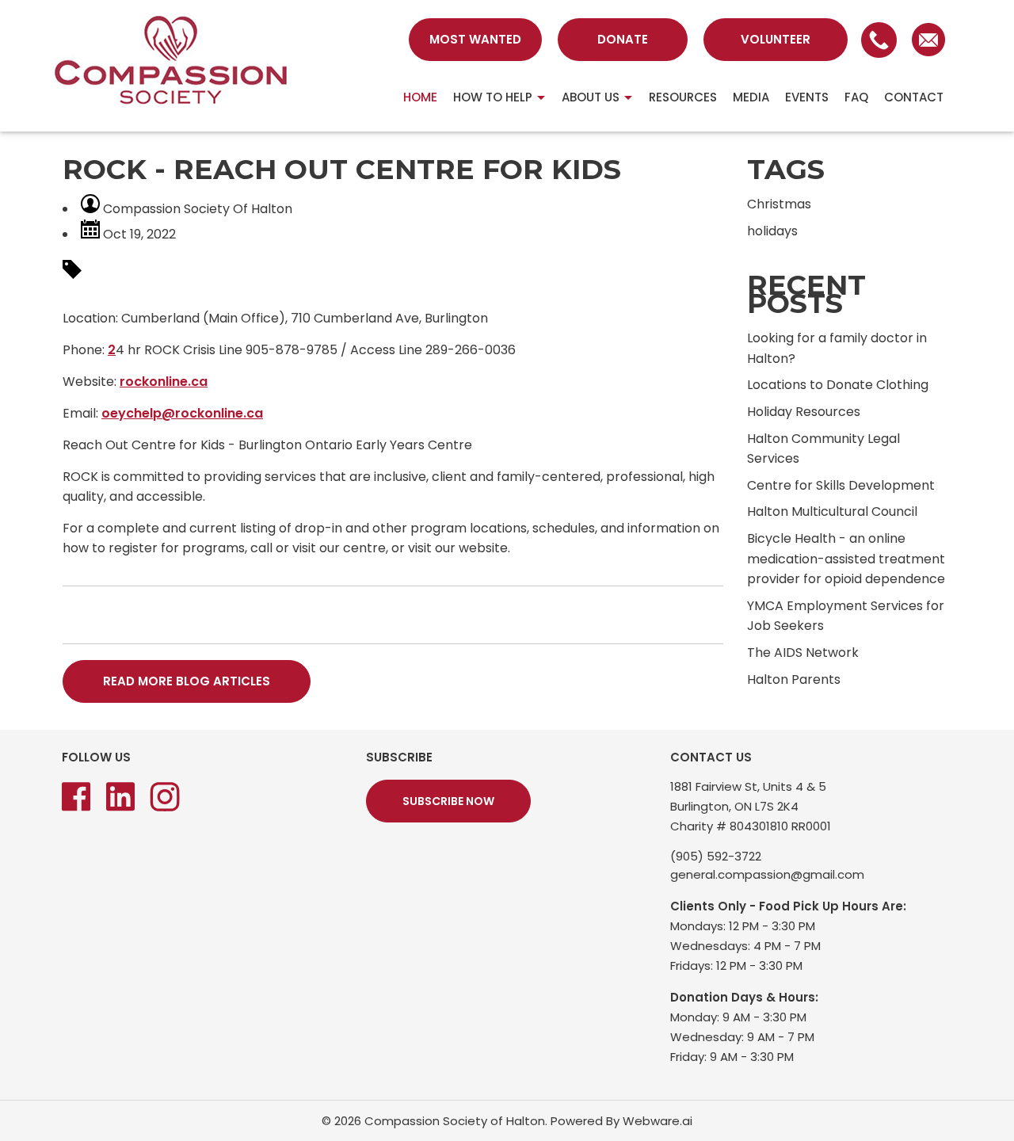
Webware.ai (657, 1120)
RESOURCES (683, 97)
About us (590, 97)
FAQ (856, 97)
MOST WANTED (475, 39)
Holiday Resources (803, 412)
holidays (772, 231)
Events (807, 97)
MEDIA (751, 97)
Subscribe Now (448, 801)
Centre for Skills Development (841, 485)
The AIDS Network (803, 652)
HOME (420, 97)
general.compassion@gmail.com (767, 874)
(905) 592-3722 (715, 856)
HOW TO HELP (492, 97)
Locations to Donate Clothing (837, 385)
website (483, 548)
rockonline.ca (164, 381)
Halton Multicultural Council (832, 511)
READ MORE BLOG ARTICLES (186, 681)
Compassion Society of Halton (454, 1120)
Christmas (779, 204)
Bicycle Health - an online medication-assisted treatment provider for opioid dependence (846, 558)
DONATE (622, 39)
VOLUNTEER (775, 39)
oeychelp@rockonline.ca (182, 413)
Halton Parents (794, 679)
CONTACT (913, 97)
